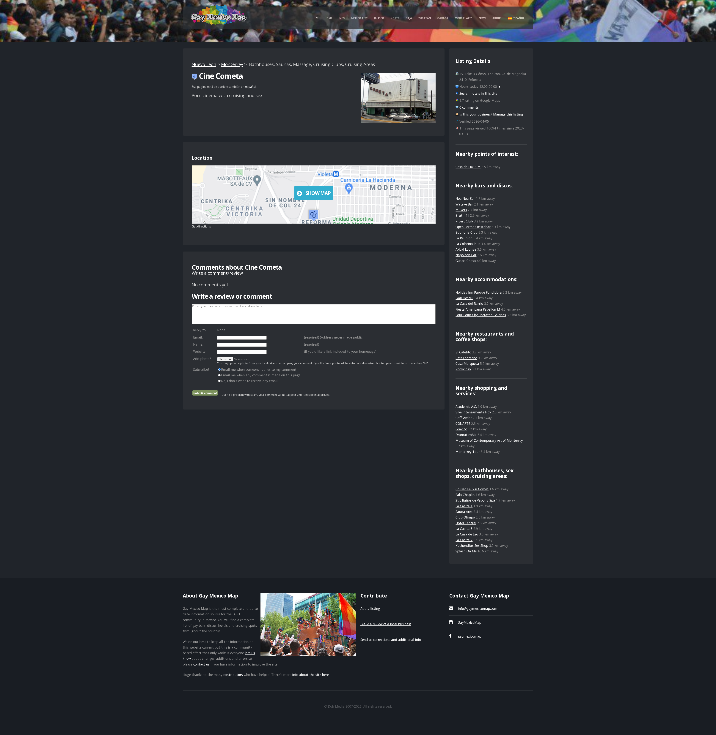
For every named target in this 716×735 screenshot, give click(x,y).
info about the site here (310, 674)
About (497, 18)
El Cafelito (463, 352)
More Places (463, 18)
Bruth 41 (462, 215)
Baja (409, 18)
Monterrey (232, 64)
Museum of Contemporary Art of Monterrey (489, 440)
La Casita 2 (464, 540)
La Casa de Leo (467, 534)
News (482, 18)
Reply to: (199, 330)
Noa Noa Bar (465, 198)
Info (342, 18)
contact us (201, 664)
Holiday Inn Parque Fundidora (479, 292)
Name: (198, 344)
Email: (198, 337)
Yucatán (424, 18)
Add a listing (370, 608)
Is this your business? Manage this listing (491, 114)
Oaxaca (442, 18)
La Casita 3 (464, 528)
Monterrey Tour (468, 451)
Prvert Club (464, 221)
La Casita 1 (464, 506)
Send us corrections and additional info (390, 639)
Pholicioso (463, 369)
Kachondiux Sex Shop (472, 545)
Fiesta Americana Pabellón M (478, 309)
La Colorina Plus (468, 243)
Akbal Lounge (466, 249)
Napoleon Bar (466, 255)
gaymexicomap (469, 636)
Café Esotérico (466, 358)
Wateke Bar (464, 204)
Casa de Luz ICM (468, 167)
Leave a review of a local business (385, 624)
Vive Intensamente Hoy (473, 412)
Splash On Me (466, 551)
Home (328, 18)
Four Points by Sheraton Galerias (481, 315)
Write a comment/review (217, 273)
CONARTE (463, 423)
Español (518, 18)
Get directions (201, 226)
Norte (394, 18)
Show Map (318, 193)
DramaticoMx (466, 434)
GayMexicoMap (469, 622)
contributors (233, 674)
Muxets (461, 210)
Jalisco (379, 18)
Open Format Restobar (473, 227)
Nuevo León (204, 64)
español (250, 87)
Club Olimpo (465, 517)
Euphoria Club (467, 232)
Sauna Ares (464, 511)
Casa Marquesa (467, 363)
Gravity (461, 429)
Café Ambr (464, 417)
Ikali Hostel (464, 298)
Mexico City (359, 18)
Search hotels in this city (478, 93)
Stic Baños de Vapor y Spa (475, 500)
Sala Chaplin (465, 494)
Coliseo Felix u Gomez (472, 489)
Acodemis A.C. (466, 406)
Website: (199, 351)
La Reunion (464, 238)
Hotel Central (466, 523)
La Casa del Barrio (469, 303)
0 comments (469, 107)
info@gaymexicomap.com (477, 608)
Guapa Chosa (466, 260)
